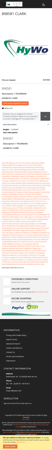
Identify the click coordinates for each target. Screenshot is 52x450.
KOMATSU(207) (15, 215)
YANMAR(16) (30, 264)
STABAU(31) (28, 248)
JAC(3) (27, 210)
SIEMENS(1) (21, 246)
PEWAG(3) (5, 235)
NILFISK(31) (16, 230)
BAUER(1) (24, 172)
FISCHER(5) (37, 194)
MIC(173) (5, 226)
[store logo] (14, 4)
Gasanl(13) (37, 197)
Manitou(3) (20, 221)
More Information (10, 124)
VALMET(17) (6, 260)
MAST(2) (18, 224)
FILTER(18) (29, 194)
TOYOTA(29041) (22, 255)
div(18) (12, 188)
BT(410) (46, 174)
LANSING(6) (38, 217)
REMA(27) (21, 237)
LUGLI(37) (5, 221)
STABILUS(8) (36, 248)
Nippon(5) (24, 230)
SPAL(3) (20, 248)
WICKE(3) (14, 264)
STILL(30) (31, 251)
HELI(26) (13, 203)
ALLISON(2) (28, 165)
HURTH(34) (6, 208)
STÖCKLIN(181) (40, 251)
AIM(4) (42, 163)
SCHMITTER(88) (7, 244)
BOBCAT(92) (6, 174)
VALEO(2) (44, 257)
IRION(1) (5, 210)
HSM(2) (14, 206)
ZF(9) (42, 264)
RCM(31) (15, 237)
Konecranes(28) (26, 215)
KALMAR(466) (38, 212)
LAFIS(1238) (23, 217)
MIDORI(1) (12, 226)
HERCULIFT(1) (28, 203)
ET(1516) (42, 190)
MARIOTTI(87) (36, 221)
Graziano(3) (28, 199)
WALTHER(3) (6, 264)
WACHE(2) (26, 262)
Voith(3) (37, 260)
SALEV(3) (37, 239)
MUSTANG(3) (6, 228)
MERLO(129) (34, 224)
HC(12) (43, 201)
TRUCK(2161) (33, 255)
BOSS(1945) (33, 174)
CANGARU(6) (14, 176)
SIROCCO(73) (30, 246)
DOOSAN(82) (40, 188)
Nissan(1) (32, 230)
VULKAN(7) (14, 262)
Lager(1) (30, 217)
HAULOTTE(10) (35, 201)
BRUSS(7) (40, 174)
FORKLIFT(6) (17, 197)
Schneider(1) (17, 244)
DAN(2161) (38, 183)
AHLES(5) (25, 163)
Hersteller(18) (38, 203)
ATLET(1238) (12, 170)
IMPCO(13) (42, 208)
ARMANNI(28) (30, 167)
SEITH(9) (36, 244)
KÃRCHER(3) (14, 217)
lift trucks (25, 425)
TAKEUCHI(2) (23, 253)
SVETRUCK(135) (7, 253)
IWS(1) (22, 210)
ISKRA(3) (11, 210)
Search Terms (11, 339)
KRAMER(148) (45, 215)
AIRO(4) (4, 165)
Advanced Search (13, 344)
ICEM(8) (35, 208)
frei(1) (24, 197)
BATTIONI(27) (16, 172)
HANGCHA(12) (15, 201)
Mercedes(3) (25, 224)
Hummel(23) (40, 206)
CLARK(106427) (44, 179)
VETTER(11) (21, 260)
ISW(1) (17, 210)
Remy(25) (28, 237)
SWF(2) (15, 253)
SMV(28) (5, 248)
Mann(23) (27, 221)
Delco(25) (18, 185)
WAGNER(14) (43, 262)
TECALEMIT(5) (40, 253)
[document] (26, 443)
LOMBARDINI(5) (42, 219)
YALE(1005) (22, 264)
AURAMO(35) (22, 170)
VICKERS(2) (29, 260)
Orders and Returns (14, 348)
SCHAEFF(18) (23, 242)
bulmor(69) (6, 176)
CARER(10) (32, 176)
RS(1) (48, 237)
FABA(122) (20, 192)
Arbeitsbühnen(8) (18, 167)
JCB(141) (32, 210)
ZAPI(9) (37, 264)
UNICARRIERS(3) (25, 257)
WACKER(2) (35, 262)
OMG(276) (18, 233)
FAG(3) (26, 192)
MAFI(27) (12, 221)
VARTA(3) (14, 260)
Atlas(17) (5, 170)
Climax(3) (5, 181)
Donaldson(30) (30, 188)
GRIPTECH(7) (37, 199)
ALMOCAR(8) (37, 165)
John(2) (42, 210)
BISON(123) (43, 172)
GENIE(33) (44, 197)
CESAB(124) (25, 179)
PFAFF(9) (12, 235)
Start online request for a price (15, 103)
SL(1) (43, 246)
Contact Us (10, 352)
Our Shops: (26, 419)
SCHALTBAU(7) (42, 242)
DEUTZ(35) (46, 185)
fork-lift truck (17, 425)
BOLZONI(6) (15, 174)
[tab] (26, 124)
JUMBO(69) (6, 212)
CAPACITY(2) (24, 176)
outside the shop (42, 292)
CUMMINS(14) (43, 181)
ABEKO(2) (12, 163)
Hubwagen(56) (30, 206)
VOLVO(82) (44, 260)
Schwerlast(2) (27, 244)
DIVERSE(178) (20, 188)
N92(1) (13, 228)
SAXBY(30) (15, 242)
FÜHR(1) (30, 197)
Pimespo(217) (21, 235)
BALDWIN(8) (6, 172)
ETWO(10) (5, 192)
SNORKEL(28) (13, 248)
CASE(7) (4, 179)
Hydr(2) (13, 208)
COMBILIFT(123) (14, 181)
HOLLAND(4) (6, 206)
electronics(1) (23, 190)
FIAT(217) (22, 194)
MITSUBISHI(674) (22, 226)
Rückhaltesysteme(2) (25, 239)
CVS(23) (12, 183)
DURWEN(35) (6, 190)
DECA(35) (5, 185)
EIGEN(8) (14, 190)
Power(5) (29, 235)
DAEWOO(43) (20, 183)
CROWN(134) (33, 181)
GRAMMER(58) (19, 199)
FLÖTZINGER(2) (7, 197)
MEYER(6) (43, 224)
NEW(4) (32, 228)
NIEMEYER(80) (7, 230)
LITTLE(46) (15, 219)
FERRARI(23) (14, 194)
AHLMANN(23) (34, 163)
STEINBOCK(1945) (21, 251)
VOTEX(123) (6, 262)
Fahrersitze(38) (34, 192)
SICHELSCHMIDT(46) (9, 246)
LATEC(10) (46, 217)
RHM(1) (35, 237)
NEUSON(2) (25, 228)
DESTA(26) (33, 185)
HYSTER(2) (19, 208)
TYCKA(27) (5, 257)
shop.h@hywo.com (13, 390)
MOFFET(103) (34, 226)
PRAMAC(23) (37, 235)
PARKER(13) (35, 233)
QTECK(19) (46, 235)
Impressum (10, 361)
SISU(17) (38, 246)
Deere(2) (12, 185)
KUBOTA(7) (6, 217)
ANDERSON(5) (7, 167)
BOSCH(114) (24, 174)
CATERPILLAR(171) (14, 179)
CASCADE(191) (41, 176)
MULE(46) (42, 226)
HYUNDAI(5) (28, 208)
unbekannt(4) (14, 257)
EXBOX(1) (12, 192)
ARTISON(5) (40, 167)
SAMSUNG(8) (6, 242)
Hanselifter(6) (25, 201)
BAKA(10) (30, 170)
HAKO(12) (45, 199)
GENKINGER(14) (7, 199)
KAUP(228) (5, 215)
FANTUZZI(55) (45, 192)
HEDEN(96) (6, 203)
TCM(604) (31, 253)
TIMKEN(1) (13, 255)
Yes (45, 116)
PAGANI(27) (27, 233)
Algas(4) (21, 165)
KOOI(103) (36, 215)
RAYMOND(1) (6, 237)
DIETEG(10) (6, 188)
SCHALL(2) (32, 242)
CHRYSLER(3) (34, 179)
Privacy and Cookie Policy (16, 335)
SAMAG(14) (44, 239)
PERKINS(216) (45, 233)
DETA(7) (39, 185)
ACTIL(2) (19, 163)
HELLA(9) (19, 203)
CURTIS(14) (6, 183)
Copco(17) (24, 181)
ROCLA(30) (42, 237)
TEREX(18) (5, 255)
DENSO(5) (25, 185)
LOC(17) (22, 219)
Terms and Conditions (15, 356)
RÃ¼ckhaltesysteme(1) (10, 239)
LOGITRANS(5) (31, 219)
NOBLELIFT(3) (41, 230)
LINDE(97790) (6, 219)
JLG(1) (37, 210)
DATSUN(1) (46, 183)
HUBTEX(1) (21, 206)
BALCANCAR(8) (39, 170)
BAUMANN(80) (33, 172)
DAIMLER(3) (30, 183)
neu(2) (18, 228)
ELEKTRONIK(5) (33, 190)
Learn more (20, 442)
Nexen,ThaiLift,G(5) (42, 228)
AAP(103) (5, 163)
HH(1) (46, 203)
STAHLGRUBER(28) (8, 251)
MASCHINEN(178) (8, 224)
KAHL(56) (30, 212)
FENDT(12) (5, 194)
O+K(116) (5, 233)
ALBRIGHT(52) (13, 165)
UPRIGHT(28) (36, 257)
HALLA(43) (5, 201)
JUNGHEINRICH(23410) (18, 212)
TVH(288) (41, 255)
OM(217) (12, 233)
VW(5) (21, 262)
